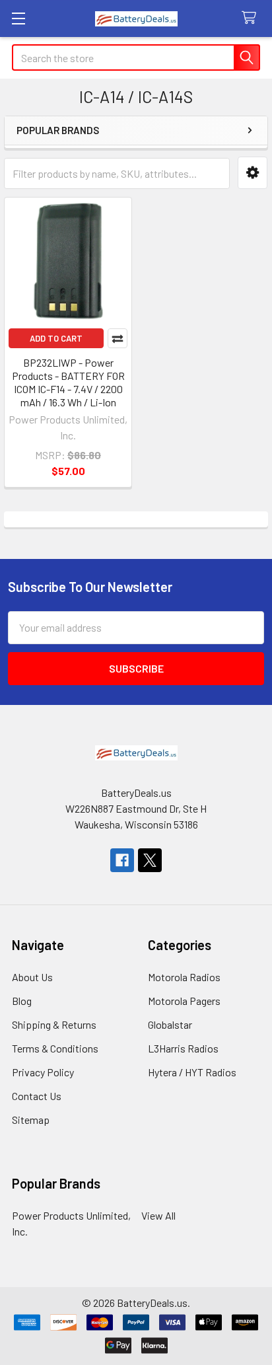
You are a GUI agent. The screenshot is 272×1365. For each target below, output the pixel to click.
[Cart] (252, 18)
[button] (252, 173)
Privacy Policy (43, 1072)
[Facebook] (122, 860)
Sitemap (31, 1119)
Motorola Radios (184, 977)
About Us (32, 977)
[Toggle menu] (18, 18)
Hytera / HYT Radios (192, 1072)
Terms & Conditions (55, 1048)
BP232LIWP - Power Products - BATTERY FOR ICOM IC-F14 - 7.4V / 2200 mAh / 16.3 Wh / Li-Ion (68, 382)
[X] (150, 860)
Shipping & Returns (54, 1024)
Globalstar (170, 1024)
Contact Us (36, 1095)
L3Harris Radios (183, 1048)
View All (158, 1215)
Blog (22, 1000)
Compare (117, 338)
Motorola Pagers (184, 1000)
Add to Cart (56, 338)
